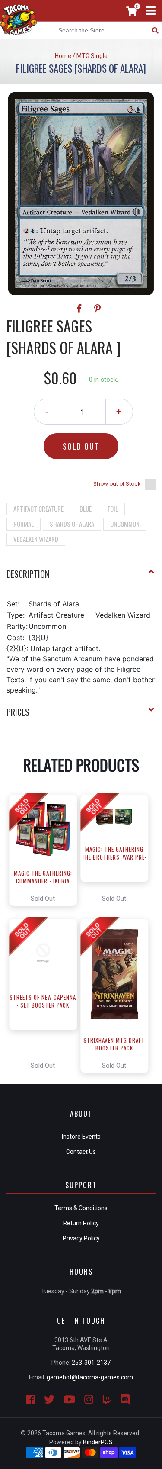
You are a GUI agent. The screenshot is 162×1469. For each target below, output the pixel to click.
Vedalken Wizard (35, 539)
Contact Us (81, 1151)
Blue (85, 508)
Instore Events (81, 1136)
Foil (113, 508)
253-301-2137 (91, 1362)
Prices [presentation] (17, 712)
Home (63, 55)
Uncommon (125, 523)
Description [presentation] (27, 573)
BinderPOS (98, 1442)
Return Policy (81, 1223)
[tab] (81, 577)
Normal (23, 523)
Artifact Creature (38, 508)
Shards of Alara (72, 523)
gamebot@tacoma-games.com (90, 1377)
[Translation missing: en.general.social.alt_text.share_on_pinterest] (97, 308)
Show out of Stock (116, 483)
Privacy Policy (81, 1238)
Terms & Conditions (81, 1208)
